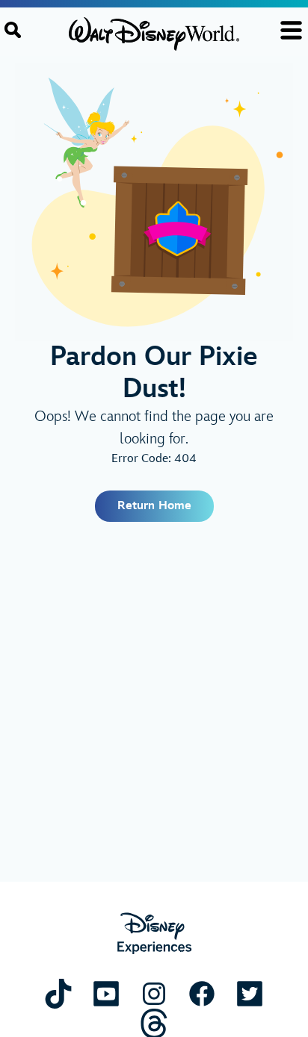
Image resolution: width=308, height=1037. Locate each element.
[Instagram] (154, 993)
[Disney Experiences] (154, 934)
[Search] (12, 29)
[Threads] (154, 1023)
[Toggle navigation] (291, 30)
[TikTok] (58, 993)
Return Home (154, 506)
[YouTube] (106, 993)
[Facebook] (202, 993)
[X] (250, 993)
